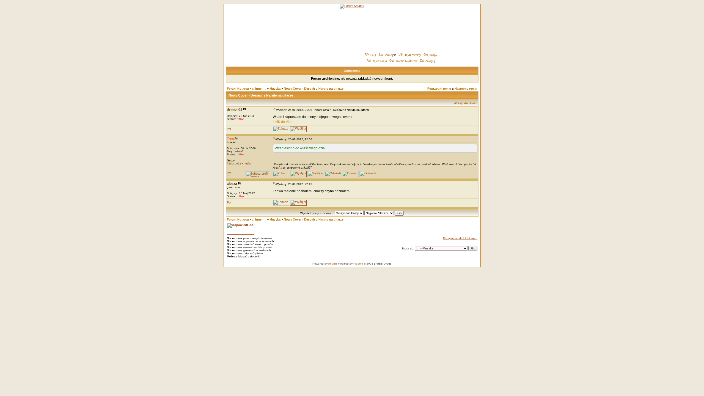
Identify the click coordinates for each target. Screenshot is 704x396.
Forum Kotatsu (238, 88)
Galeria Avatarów (406, 61)
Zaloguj (430, 61)
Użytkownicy (412, 55)
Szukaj (388, 55)
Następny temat (466, 88)
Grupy (433, 55)
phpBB (332, 263)
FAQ (373, 55)
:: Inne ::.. (259, 88)
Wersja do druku (465, 103)
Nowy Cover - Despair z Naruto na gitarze (313, 88)
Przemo (358, 263)
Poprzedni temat (439, 88)
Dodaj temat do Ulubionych (460, 238)
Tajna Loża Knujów (239, 163)
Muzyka (275, 88)
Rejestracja (379, 61)
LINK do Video (284, 122)
